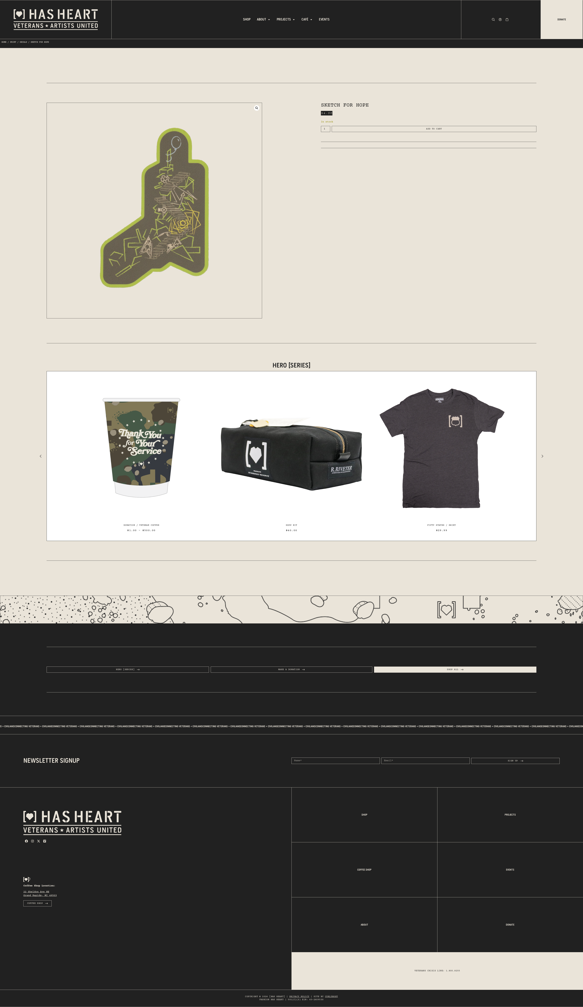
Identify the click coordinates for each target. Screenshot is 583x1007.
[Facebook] (26, 841)
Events (324, 19)
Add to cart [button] (141, 517)
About (261, 19)
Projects (284, 19)
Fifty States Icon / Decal (441, 525)
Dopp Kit (141, 525)
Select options (291, 517)
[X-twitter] (39, 841)
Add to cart (434, 129)
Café (305, 19)
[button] (256, 108)
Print (13, 42)
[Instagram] (32, 841)
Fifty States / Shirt (291, 525)
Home (4, 42)
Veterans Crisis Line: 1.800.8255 (437, 971)
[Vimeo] (45, 841)
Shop (247, 19)
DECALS (23, 42)
